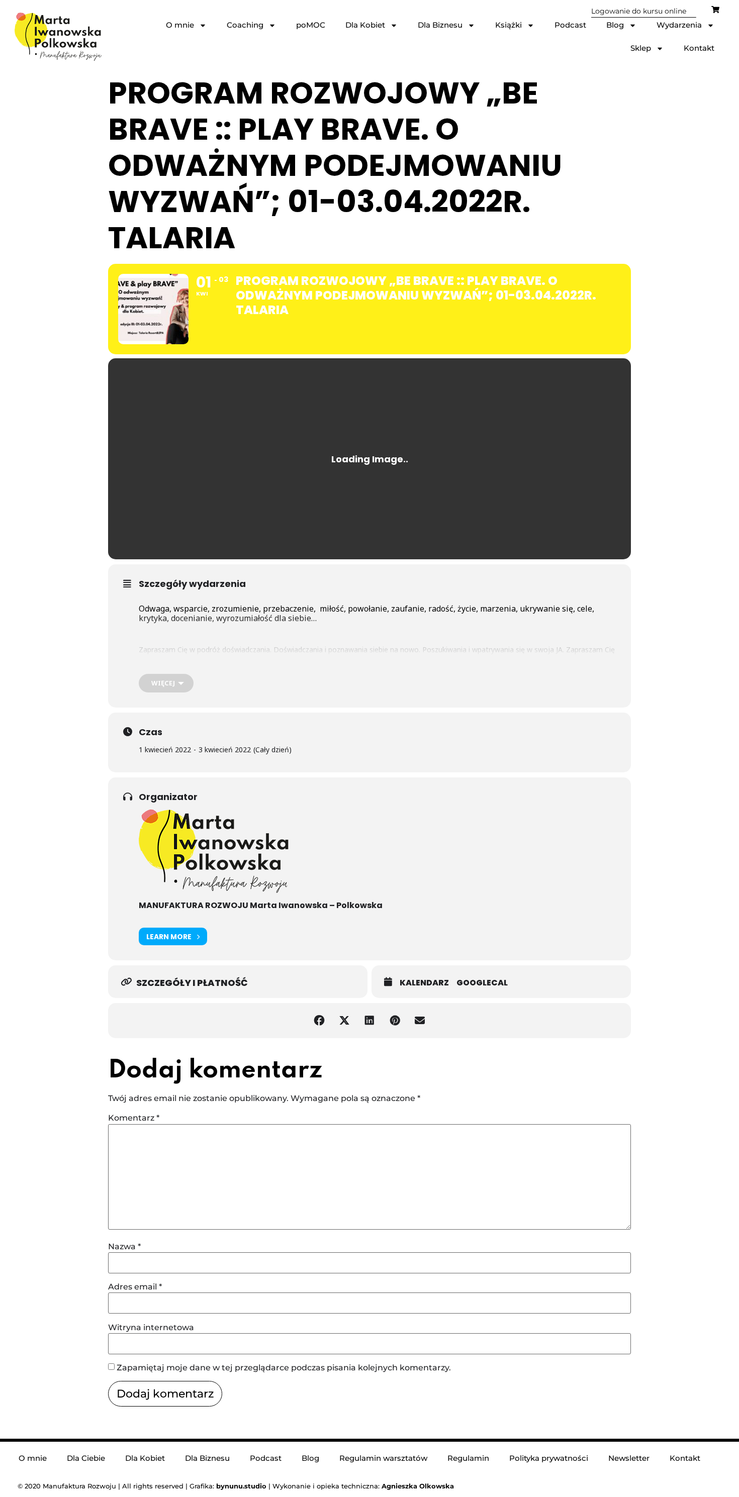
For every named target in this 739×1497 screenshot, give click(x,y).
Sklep (640, 48)
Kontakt (699, 48)
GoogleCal (482, 983)
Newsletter (629, 1458)
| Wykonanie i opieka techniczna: (299, 1486)
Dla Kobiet (365, 25)
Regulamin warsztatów (383, 1458)
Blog (615, 25)
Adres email (135, 1287)
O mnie (180, 25)
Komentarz (133, 1118)
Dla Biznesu (440, 25)
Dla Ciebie (86, 1458)
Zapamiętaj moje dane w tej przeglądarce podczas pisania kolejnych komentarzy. (284, 1368)
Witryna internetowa (151, 1328)
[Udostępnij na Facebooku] (319, 1020)
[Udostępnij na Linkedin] (369, 1020)
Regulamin (468, 1458)
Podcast (570, 25)
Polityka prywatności (548, 1458)
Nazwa (124, 1247)
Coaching (245, 25)
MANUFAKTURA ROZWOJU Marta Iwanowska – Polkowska (261, 905)
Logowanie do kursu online (638, 11)
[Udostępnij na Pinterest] (394, 1020)
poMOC (310, 25)
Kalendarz (424, 983)
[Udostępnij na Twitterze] (344, 1020)
